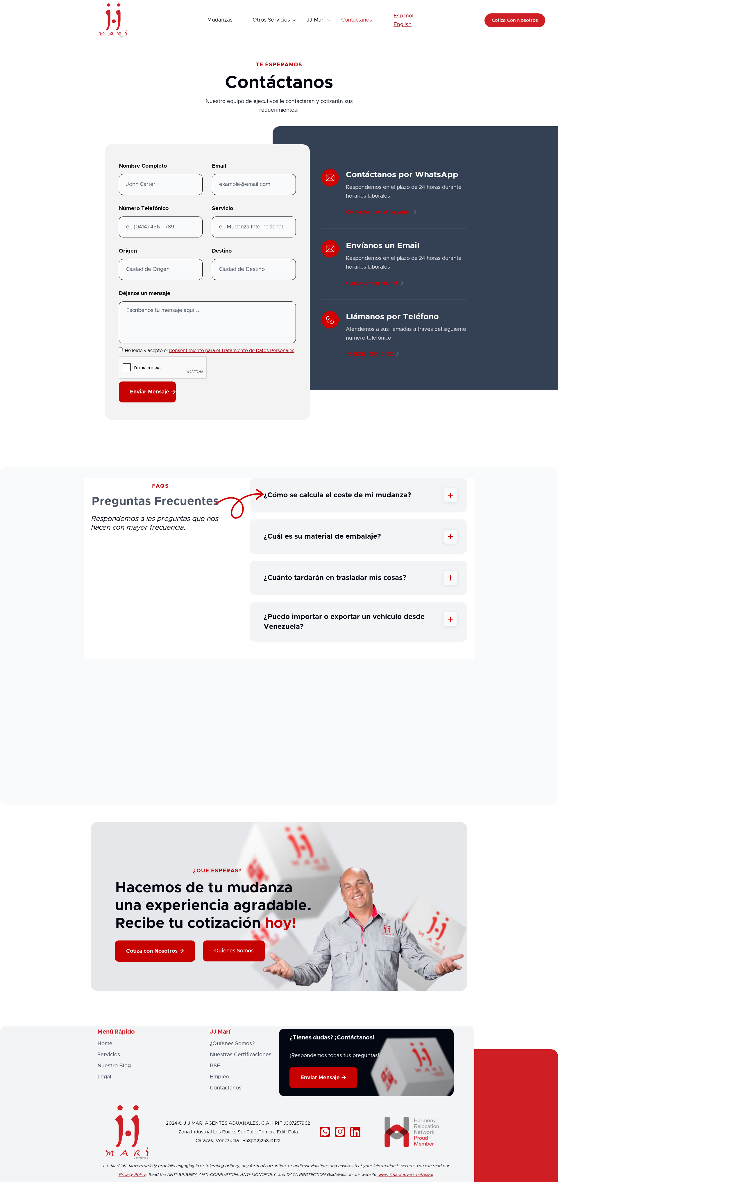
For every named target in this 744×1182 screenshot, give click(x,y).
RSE (215, 1066)
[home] (113, 20)
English (403, 24)
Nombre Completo (143, 166)
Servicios (108, 1054)
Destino (222, 251)
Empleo (219, 1077)
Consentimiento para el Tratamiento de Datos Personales (231, 350)
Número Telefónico (144, 208)
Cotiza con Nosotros (155, 951)
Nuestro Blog (114, 1066)
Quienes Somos (234, 951)
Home (104, 1043)
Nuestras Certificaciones (240, 1054)
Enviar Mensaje (323, 1077)
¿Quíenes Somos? (232, 1043)
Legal (104, 1077)
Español (403, 16)
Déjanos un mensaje (144, 293)
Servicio (222, 208)
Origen (128, 251)
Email (219, 166)
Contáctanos (356, 20)
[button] (223, 20)
